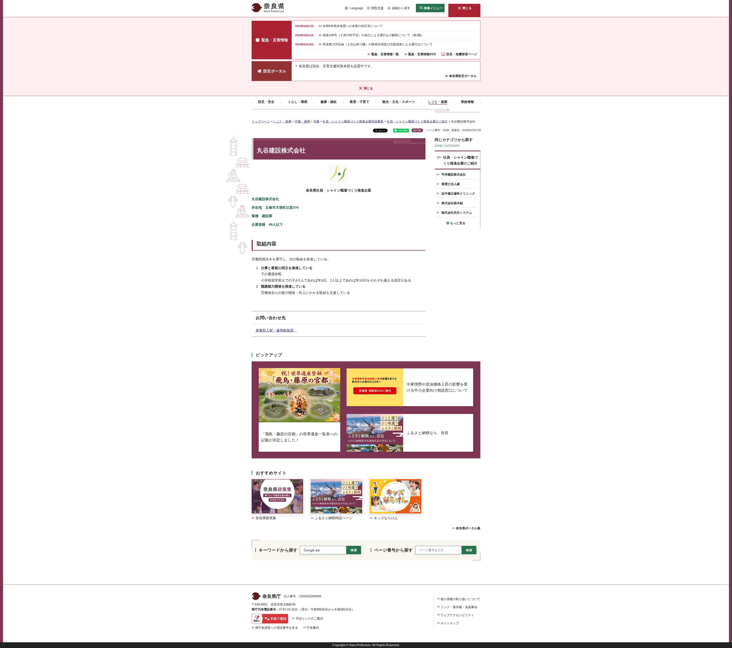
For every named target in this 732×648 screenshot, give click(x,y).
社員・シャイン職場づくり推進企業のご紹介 (417, 121)
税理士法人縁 (450, 184)
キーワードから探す (278, 550)
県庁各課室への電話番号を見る (276, 627)
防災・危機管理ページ (461, 54)
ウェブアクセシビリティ (457, 615)
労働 (316, 121)
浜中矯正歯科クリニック (458, 193)
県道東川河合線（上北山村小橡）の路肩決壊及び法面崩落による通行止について (378, 44)
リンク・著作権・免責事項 (459, 607)
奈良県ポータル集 (468, 528)
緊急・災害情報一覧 (385, 54)
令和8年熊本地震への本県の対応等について (352, 26)
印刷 (418, 130)
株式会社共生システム (456, 212)
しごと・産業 (282, 121)
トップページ (261, 121)
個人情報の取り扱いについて (460, 599)
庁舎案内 (313, 627)
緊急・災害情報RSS (422, 54)
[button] (354, 8)
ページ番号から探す (393, 550)
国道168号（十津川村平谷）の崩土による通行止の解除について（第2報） (373, 35)
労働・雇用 (302, 121)
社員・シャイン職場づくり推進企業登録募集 (353, 121)
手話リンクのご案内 (309, 618)
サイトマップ (450, 623)
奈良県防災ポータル (463, 76)
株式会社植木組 (452, 203)
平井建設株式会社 (453, 174)
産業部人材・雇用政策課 (276, 330)
